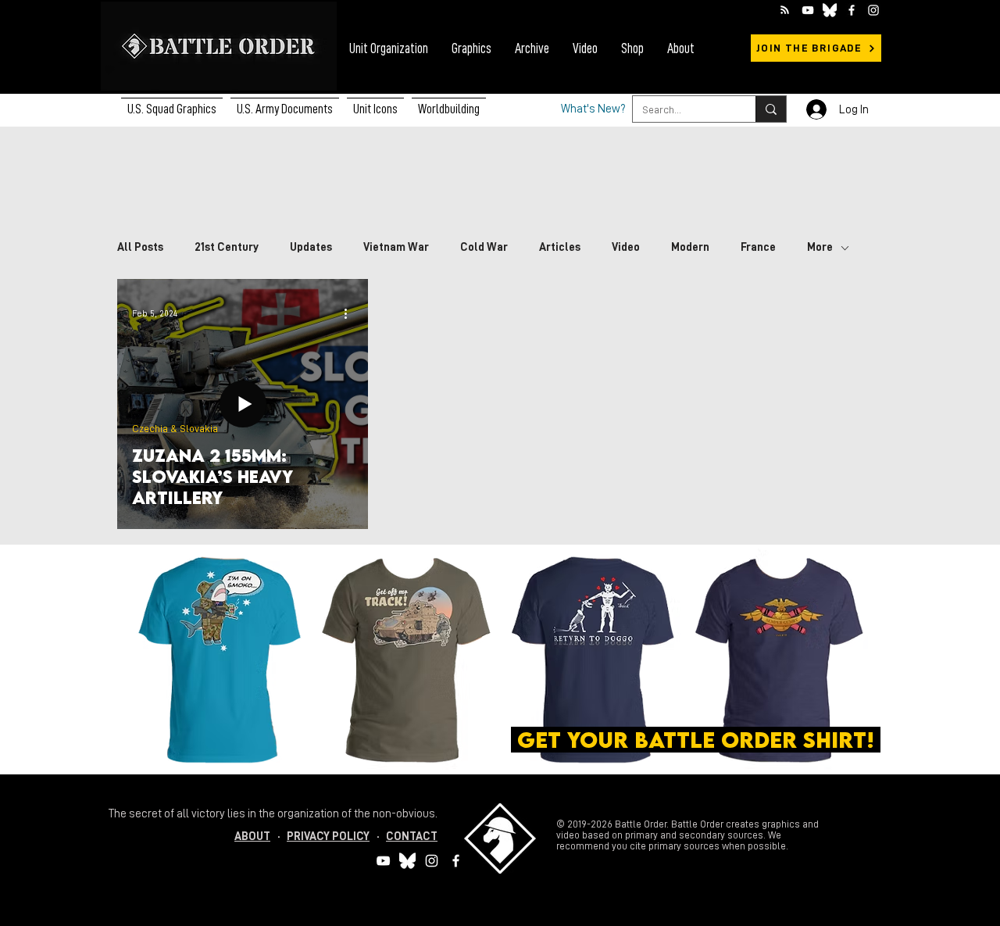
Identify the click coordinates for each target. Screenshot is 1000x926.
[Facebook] (852, 10)
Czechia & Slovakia (175, 428)
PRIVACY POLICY (328, 836)
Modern (690, 247)
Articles (559, 247)
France (758, 247)
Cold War (484, 247)
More (820, 247)
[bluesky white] (830, 10)
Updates (311, 247)
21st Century (227, 247)
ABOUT (252, 836)
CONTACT (412, 836)
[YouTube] (808, 10)
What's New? (593, 109)
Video (626, 247)
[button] (285, 102)
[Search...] (770, 109)
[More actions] (350, 313)
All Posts (140, 247)
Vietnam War (396, 247)
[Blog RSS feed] (784, 10)
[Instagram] (873, 10)
